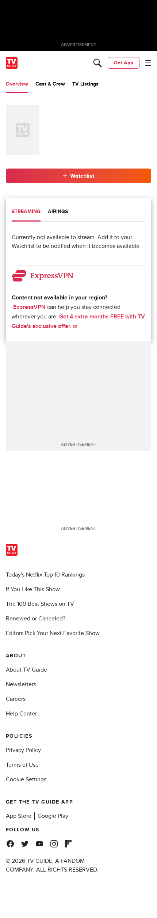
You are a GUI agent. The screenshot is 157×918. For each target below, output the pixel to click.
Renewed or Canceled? (35, 618)
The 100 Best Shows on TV (40, 604)
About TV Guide (26, 669)
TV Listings (85, 84)
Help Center (21, 713)
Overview (17, 84)
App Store (18, 816)
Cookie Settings (26, 779)
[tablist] (78, 213)
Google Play (53, 816)
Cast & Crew (50, 84)
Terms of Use (22, 764)
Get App (123, 63)
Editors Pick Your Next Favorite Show (53, 633)
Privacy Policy (23, 750)
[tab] (26, 212)
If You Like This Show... (35, 589)
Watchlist (82, 176)
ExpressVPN (29, 307)
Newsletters (21, 684)
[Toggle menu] (148, 63)
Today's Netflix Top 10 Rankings (45, 574)
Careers (16, 699)
